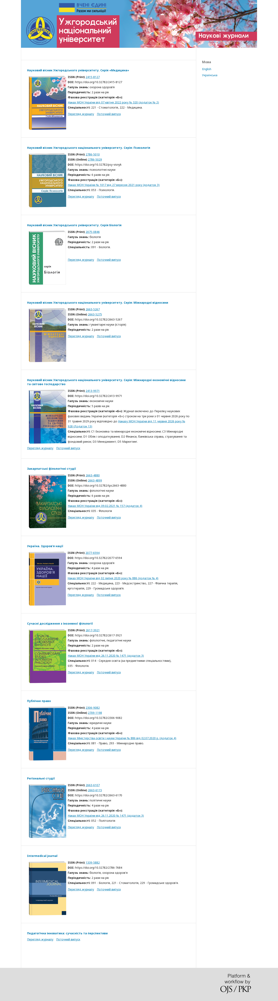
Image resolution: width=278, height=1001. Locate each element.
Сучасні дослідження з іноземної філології (60, 623)
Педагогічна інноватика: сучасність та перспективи (67, 933)
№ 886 (133, 578)
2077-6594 (92, 553)
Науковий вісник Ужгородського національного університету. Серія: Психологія (88, 148)
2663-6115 (95, 790)
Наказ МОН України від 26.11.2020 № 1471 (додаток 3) (106, 656)
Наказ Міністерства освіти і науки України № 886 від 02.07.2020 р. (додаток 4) (122, 738)
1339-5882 (93, 862)
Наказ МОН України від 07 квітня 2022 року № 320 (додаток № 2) (113, 102)
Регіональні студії (41, 778)
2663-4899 (95, 480)
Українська (209, 75)
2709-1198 (95, 713)
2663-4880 (93, 475)
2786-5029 (95, 159)
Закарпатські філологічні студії (51, 469)
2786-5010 (93, 154)
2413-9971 (93, 391)
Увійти (253, 3)
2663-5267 (93, 309)
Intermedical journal (42, 856)
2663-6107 (93, 785)
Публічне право (39, 701)
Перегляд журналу (81, 114)
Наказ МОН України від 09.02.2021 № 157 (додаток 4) (105, 506)
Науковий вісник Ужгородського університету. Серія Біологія (74, 225)
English (206, 69)
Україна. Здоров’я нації (45, 546)
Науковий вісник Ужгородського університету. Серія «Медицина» (78, 70)
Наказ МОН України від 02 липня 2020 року (98, 578)
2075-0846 (93, 232)
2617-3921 (93, 630)
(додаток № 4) (148, 578)
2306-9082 (93, 708)
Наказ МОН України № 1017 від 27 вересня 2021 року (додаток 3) (114, 185)
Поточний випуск (109, 114)
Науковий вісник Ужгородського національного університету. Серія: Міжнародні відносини (97, 302)
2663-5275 (95, 314)
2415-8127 (93, 77)
